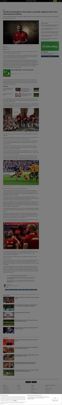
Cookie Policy (15, 400)
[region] (31, 399)
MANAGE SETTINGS (55, 400)
